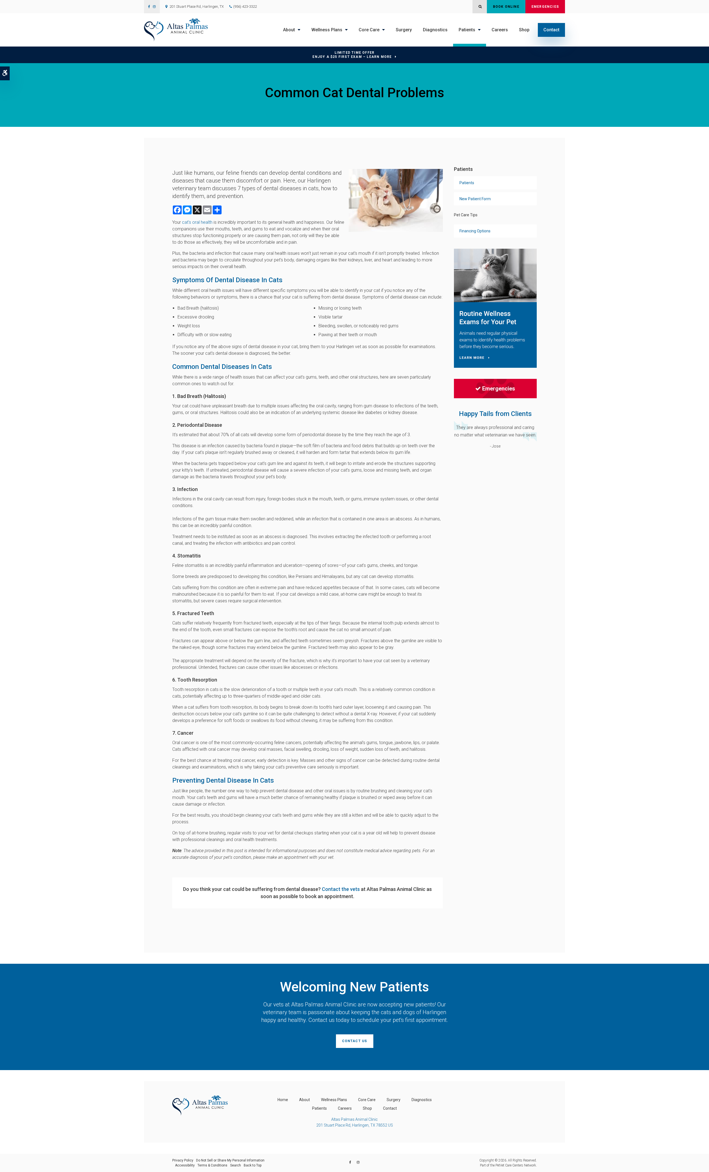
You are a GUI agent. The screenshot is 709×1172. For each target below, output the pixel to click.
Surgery (404, 29)
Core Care (369, 29)
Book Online (506, 7)
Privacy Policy (182, 1160)
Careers (500, 29)
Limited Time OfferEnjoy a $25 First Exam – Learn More (352, 55)
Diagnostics (435, 29)
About (289, 29)
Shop (524, 29)
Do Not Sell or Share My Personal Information (230, 1160)
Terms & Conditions (212, 1165)
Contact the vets (341, 889)
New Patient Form (475, 199)
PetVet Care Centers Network (515, 1165)
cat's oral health (197, 222)
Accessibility (185, 1165)
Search (235, 1165)
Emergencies (545, 7)
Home (283, 1100)
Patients (467, 29)
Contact (551, 29)
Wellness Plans (326, 29)
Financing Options (474, 231)
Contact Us (354, 1041)
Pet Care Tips (465, 215)
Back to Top (252, 1165)
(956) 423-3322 (245, 6)
